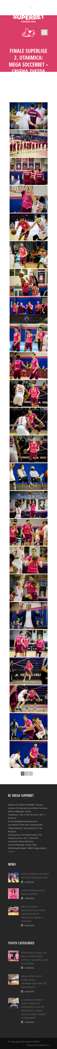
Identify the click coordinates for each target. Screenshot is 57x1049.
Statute (11, 851)
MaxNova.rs (43, 1045)
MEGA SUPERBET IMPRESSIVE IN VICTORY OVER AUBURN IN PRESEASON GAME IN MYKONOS (33, 913)
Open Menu (44, 32)
